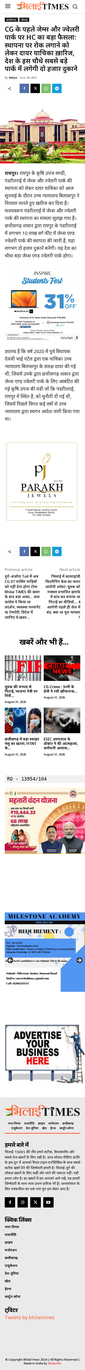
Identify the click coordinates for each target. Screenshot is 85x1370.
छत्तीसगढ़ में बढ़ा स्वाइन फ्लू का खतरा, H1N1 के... (22, 743)
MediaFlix (54, 1363)
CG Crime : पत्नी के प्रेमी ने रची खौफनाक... (60, 689)
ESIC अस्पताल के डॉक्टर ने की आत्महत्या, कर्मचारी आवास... (61, 743)
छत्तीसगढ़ (11, 20)
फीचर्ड (24, 20)
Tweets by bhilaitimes (30, 1317)
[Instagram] (22, 1202)
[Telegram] (57, 88)
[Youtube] (48, 1202)
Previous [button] (10, 960)
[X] (35, 88)
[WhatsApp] (46, 88)
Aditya (13, 77)
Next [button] (79, 960)
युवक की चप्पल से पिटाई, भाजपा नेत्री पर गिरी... (21, 691)
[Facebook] (24, 88)
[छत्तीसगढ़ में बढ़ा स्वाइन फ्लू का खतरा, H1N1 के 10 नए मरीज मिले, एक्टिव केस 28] (23, 720)
